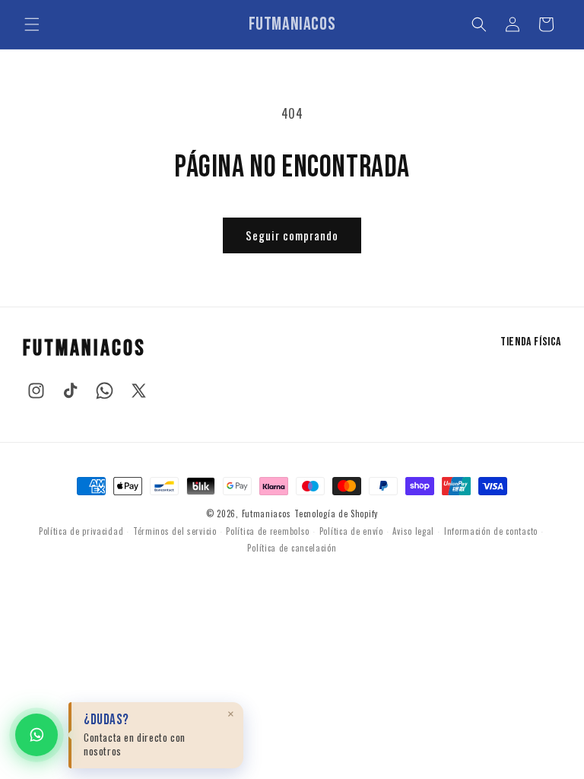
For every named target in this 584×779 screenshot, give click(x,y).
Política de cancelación (291, 548)
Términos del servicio (175, 531)
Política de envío (351, 531)
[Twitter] (138, 390)
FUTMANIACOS (84, 348)
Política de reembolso (267, 531)
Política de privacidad (81, 531)
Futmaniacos (266, 513)
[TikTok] (70, 390)
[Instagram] (36, 390)
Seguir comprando (292, 235)
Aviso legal (413, 531)
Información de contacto (491, 531)
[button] (32, 24)
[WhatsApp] (104, 390)
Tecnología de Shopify (336, 513)
